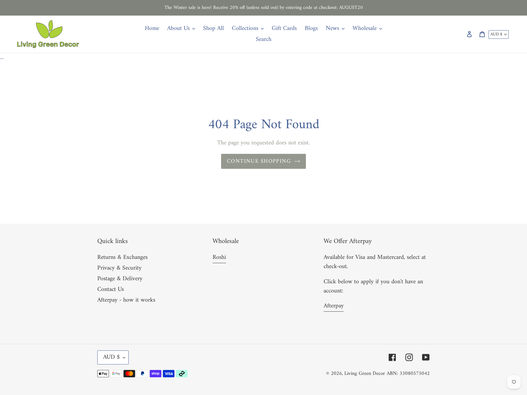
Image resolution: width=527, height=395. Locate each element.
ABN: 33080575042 (408, 373)
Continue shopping (259, 161)
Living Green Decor (364, 373)
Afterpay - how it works (126, 300)
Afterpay (334, 306)
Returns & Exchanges (122, 257)
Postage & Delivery (119, 279)
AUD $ (496, 34)
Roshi (219, 257)
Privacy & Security (119, 268)
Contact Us (110, 289)
